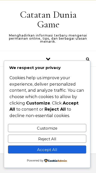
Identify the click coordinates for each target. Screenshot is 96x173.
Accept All (47, 149)
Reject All (47, 138)
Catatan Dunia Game (48, 19)
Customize (47, 128)
